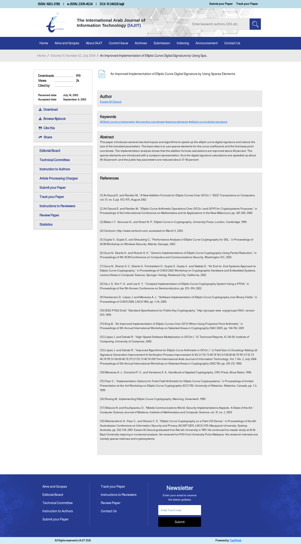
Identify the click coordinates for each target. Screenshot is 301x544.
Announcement (207, 43)
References (109, 178)
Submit (180, 522)
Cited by (44, 85)
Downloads (46, 75)
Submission (162, 43)
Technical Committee (55, 160)
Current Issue (118, 43)
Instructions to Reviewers (57, 206)
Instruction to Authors (55, 169)
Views (42, 80)
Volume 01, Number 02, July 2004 (72, 55)
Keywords (108, 117)
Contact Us (232, 43)
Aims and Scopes (67, 43)
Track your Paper (247, 3)
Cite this (49, 128)
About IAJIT (94, 43)
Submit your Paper (221, 3)
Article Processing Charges (59, 178)
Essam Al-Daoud (110, 101)
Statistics (46, 224)
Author (106, 96)
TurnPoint (235, 540)
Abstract (107, 137)
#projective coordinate (150, 121)
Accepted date (47, 99)
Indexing (183, 43)
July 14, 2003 (70, 95)
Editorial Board (50, 150)
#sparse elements (176, 121)
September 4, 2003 (74, 99)
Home (44, 43)
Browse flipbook (54, 118)
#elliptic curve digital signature (208, 121)
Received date (47, 95)
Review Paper (49, 215)
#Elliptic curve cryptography (117, 121)
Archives (141, 43)
